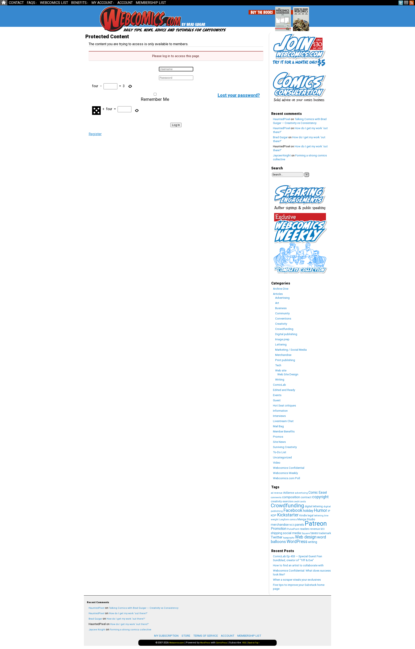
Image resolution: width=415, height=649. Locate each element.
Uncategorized (282, 457)
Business (281, 308)
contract (306, 497)
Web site (280, 370)
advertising (301, 492)
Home (3, 2)
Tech (278, 365)
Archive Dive (280, 288)
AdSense (288, 492)
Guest (277, 400)
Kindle (303, 515)
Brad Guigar (280, 137)
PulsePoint (293, 528)
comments (276, 497)
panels (299, 524)
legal (310, 515)
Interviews (279, 416)
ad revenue (277, 493)
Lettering (281, 344)
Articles (278, 294)
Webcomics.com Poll (286, 478)
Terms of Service (205, 635)
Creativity (281, 323)
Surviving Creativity (285, 447)
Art (277, 303)
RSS (411, 2)
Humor (320, 510)
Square (306, 533)
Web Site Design (287, 374)
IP (329, 510)
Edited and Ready (284, 390)
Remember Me (155, 99)
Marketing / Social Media (291, 349)
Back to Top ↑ (254, 643)
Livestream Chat (283, 421)
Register (95, 134)
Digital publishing (286, 334)
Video (276, 462)
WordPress (297, 541)
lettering (319, 515)
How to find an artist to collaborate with (298, 565)
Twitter (401, 2)
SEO (323, 529)
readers (305, 528)
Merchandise (283, 355)
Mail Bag (278, 426)
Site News (279, 441)
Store (186, 635)
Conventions (283, 318)
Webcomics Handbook (305, 16)
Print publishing (285, 360)
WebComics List (54, 3)
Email (406, 2)
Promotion (278, 529)
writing (312, 542)
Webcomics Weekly (285, 473)
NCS (291, 524)
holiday (308, 511)
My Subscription (166, 635)
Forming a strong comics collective (130, 629)
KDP (273, 515)
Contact (16, 3)
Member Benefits (284, 431)
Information (280, 410)
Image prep (282, 339)
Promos (278, 436)
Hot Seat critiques (284, 405)
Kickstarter (288, 514)
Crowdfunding (284, 329)
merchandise (280, 524)
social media (292, 533)
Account (125, 3)
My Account (102, 3)
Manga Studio (306, 519)
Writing (279, 379)
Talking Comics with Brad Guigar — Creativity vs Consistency (143, 608)
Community (282, 313)
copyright (320, 497)
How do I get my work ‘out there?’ (128, 613)
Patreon (316, 523)
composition (291, 497)
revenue (315, 528)
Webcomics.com (123, 18)
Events (277, 395)
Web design (305, 537)
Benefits (79, 3)
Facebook (292, 510)
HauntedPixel (281, 119)
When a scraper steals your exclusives (297, 579)
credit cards (300, 501)
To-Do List (279, 452)
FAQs (32, 3)
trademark (325, 533)
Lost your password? (239, 95)
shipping (276, 533)
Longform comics (288, 519)
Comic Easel (317, 492)
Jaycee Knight (282, 155)
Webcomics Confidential (288, 467)
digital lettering (314, 506)
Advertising (282, 297)
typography (288, 537)
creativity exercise (282, 501)
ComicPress (221, 643)
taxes (314, 533)
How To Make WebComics (323, 17)
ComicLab (279, 384)
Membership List (151, 3)
